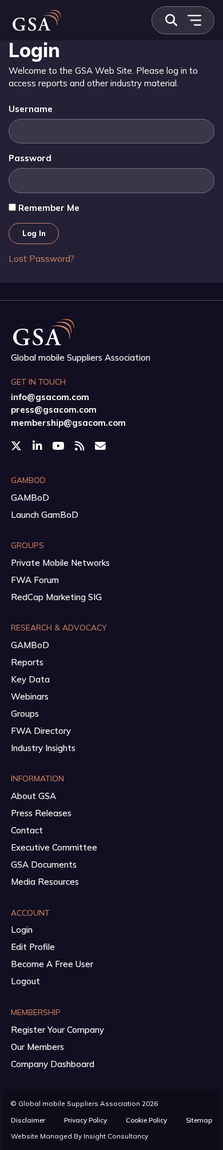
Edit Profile (33, 946)
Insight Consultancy (115, 1136)
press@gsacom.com (54, 409)
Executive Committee (54, 847)
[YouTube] (59, 446)
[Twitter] (17, 446)
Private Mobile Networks (60, 562)
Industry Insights (43, 747)
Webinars (30, 696)
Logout (25, 981)
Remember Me (47, 207)
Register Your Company (57, 1029)
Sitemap (199, 1120)
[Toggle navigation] (194, 20)
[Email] (101, 446)
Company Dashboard (52, 1064)
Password (30, 158)
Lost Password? (41, 258)
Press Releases (41, 813)
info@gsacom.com (50, 397)
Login (22, 929)
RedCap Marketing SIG (56, 597)
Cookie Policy (146, 1120)
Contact (27, 830)
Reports (27, 662)
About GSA (33, 795)
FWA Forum (35, 579)
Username (31, 108)
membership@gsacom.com (68, 422)
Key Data (30, 679)
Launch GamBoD (44, 514)
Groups (25, 713)
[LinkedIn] (38, 446)
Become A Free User (52, 964)
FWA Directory (41, 730)
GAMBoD (30, 497)
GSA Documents (44, 864)
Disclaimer (28, 1120)
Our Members (37, 1046)
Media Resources (45, 881)
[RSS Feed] (80, 446)
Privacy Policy (85, 1120)
